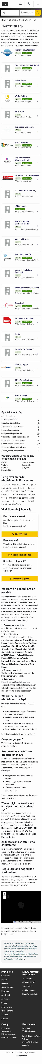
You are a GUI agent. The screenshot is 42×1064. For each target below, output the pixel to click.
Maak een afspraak (21, 579)
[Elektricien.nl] (5, 4)
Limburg (4, 1019)
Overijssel (5, 995)
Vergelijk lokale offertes (21, 555)
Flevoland (5, 991)
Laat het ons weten (18, 931)
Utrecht (4, 1003)
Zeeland (4, 1015)
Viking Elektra (27, 978)
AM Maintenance (28, 990)
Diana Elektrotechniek (30, 994)
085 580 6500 (21, 534)
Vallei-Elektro (27, 986)
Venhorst (4, 465)
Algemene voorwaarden (6, 1029)
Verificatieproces (29, 1031)
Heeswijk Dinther (7, 470)
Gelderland (5, 999)
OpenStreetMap (27, 922)
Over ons (26, 1028)
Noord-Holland (7, 987)
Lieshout (4, 468)
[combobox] (27, 12)
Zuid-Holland (6, 1007)
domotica (5, 45)
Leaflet (17, 922)
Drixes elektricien (28, 982)
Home (3, 20)
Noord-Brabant (23, 885)
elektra (36, 42)
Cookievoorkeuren (8, 1037)
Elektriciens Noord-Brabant (20, 20)
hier (24, 959)
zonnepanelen (17, 45)
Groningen (5, 975)
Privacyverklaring (8, 1034)
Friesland (5, 979)
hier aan (10, 934)
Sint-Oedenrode (28, 462)
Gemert (4, 462)
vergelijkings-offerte (18, 743)
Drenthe (4, 983)
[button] (8, 896)
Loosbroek (26, 465)
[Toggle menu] (38, 4)
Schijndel (25, 468)
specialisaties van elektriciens (22, 734)
